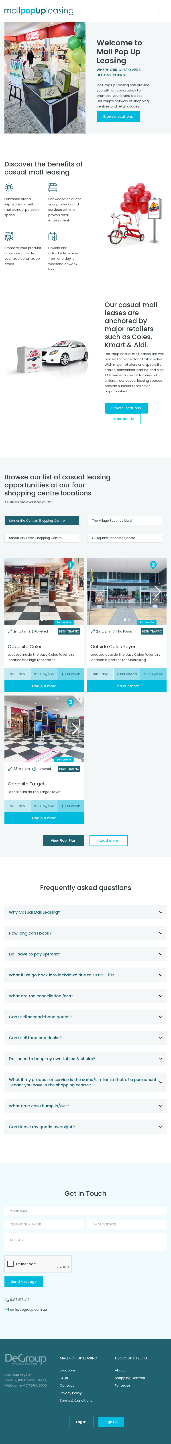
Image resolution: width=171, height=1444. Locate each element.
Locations (68, 1370)
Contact (67, 1385)
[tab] (41, 520)
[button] (160, 11)
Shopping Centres (130, 1377)
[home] (38, 11)
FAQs (64, 1377)
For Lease (122, 1385)
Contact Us (124, 418)
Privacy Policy (70, 1393)
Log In (81, 1422)
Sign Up (111, 1422)
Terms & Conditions (76, 1400)
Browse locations (118, 116)
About (120, 1370)
